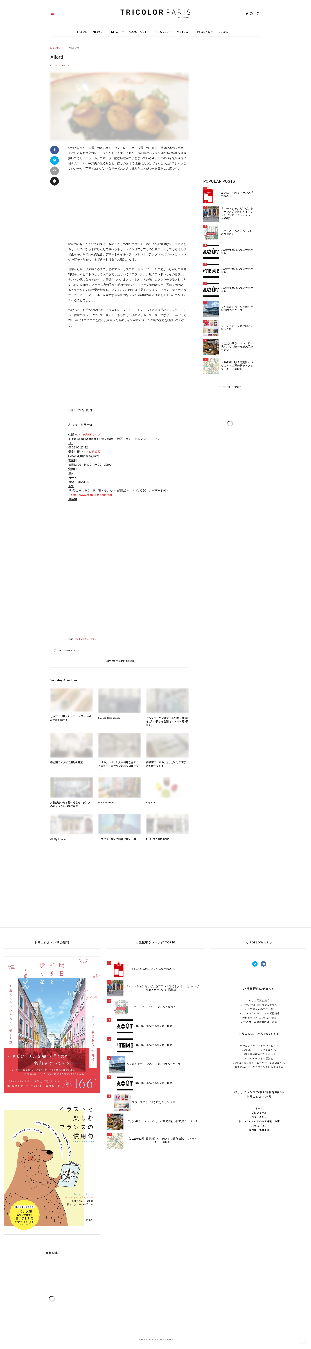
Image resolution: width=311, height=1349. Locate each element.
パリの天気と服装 (259, 1000)
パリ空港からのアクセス (259, 1009)
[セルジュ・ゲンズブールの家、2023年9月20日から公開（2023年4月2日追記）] (167, 700)
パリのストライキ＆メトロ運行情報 (259, 1013)
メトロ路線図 (91, 452)
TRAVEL (161, 31)
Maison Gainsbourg (109, 718)
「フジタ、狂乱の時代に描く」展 (117, 839)
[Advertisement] (128, 207)
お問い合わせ (259, 1117)
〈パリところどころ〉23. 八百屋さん (236, 233)
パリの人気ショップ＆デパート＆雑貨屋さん (259, 1063)
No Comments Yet (69, 650)
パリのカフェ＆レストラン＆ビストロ (259, 1045)
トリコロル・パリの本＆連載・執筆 (259, 1121)
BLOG (223, 31)
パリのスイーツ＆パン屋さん (259, 1050)
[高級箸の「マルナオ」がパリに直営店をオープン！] (167, 745)
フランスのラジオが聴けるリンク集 (237, 328)
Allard (56, 57)
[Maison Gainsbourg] (119, 700)
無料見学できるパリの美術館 (259, 1017)
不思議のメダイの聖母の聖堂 (66, 762)
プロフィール (259, 1112)
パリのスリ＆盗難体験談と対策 (259, 1022)
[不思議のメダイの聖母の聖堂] (71, 745)
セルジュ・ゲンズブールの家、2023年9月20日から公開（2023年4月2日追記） (167, 722)
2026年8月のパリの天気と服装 (237, 252)
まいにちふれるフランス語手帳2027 (237, 194)
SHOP (116, 31)
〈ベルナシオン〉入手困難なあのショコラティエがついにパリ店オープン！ (118, 766)
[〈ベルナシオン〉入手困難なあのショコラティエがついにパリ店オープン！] (119, 745)
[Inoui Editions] (119, 787)
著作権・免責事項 (259, 1130)
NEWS (98, 31)
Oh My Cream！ (59, 839)
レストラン (55, 48)
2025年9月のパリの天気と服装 (237, 271)
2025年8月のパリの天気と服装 (237, 290)
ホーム (259, 1108)
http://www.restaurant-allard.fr (91, 495)
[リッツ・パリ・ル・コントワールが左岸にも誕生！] (71, 700)
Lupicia (150, 802)
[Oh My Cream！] (71, 824)
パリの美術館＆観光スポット (259, 1054)
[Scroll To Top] (302, 1340)
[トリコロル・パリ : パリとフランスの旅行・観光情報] (155, 13)
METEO (183, 31)
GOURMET (138, 31)
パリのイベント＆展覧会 (259, 1058)
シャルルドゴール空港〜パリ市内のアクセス (237, 309)
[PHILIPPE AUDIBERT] (167, 824)
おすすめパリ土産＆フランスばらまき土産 (259, 1067)
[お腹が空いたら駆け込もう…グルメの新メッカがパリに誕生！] (71, 787)
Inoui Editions (106, 802)
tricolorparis (61, 65)
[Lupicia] (167, 787)
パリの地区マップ (88, 435)
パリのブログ (259, 1125)
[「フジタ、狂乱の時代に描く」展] (119, 824)
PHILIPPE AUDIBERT (158, 839)
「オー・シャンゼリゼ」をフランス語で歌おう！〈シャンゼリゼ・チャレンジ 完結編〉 (237, 213)
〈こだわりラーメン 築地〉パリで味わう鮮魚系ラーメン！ (237, 347)
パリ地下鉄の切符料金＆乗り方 (259, 1004)
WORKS (203, 31)
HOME (82, 31)
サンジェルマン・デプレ (85, 639)
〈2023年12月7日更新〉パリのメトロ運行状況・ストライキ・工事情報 (237, 366)
